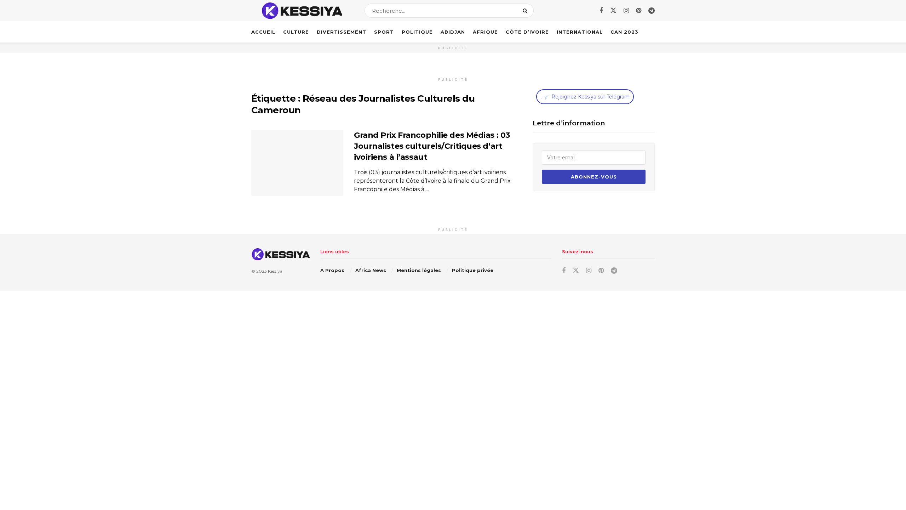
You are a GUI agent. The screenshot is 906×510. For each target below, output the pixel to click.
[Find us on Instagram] (626, 11)
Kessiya (275, 271)
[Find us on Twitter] (613, 10)
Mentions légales (419, 270)
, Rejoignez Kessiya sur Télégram (585, 97)
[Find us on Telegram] (651, 11)
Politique (417, 32)
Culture (296, 32)
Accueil (263, 32)
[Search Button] (526, 11)
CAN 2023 (624, 32)
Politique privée (472, 270)
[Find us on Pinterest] (638, 11)
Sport (384, 32)
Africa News (370, 270)
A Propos (332, 270)
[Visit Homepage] (301, 10)
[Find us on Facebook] (601, 11)
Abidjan (453, 32)
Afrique (485, 32)
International (580, 32)
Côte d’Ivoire (527, 32)
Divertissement (341, 32)
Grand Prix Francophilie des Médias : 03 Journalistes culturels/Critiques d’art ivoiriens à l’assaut (432, 146)
